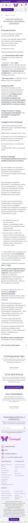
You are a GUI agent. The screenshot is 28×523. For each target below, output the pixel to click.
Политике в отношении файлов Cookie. (14, 516)
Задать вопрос (14, 367)
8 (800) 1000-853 (22, 1)
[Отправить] (25, 428)
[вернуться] (1, 15)
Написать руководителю (14, 387)
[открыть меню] (2, 5)
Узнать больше (14, 407)
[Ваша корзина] (25, 5)
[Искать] (25, 10)
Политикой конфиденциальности (14, 432)
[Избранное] (21, 5)
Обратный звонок (7, 9)
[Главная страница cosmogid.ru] (16, 5)
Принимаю (14, 519)
